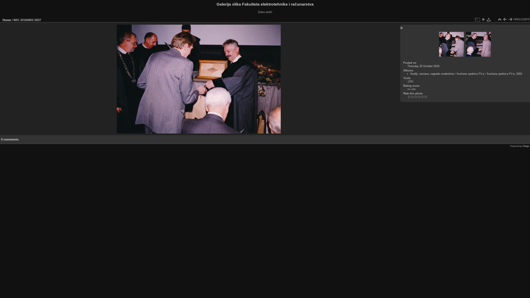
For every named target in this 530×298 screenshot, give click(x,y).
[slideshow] (483, 19)
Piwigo (526, 146)
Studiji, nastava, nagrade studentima (432, 73)
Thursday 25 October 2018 (423, 66)
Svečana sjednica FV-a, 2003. (505, 73)
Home (6, 20)
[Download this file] (488, 19)
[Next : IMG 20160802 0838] (510, 19)
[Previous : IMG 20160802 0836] (505, 19)
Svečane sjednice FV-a (470, 73)
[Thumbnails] (499, 19)
